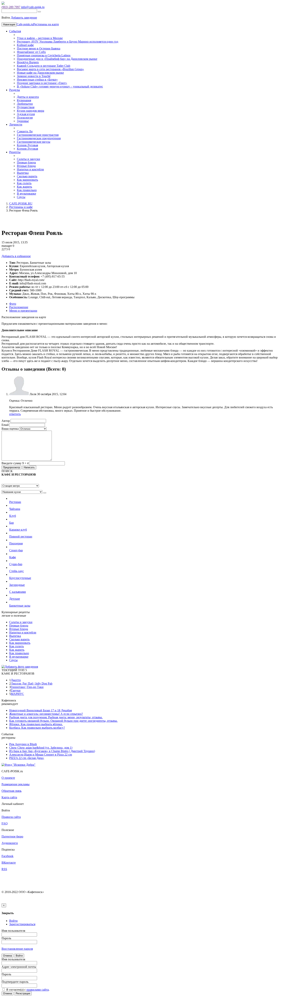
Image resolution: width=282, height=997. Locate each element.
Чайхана (14, 508)
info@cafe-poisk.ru (33, 7)
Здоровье (23, 121)
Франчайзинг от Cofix (31, 52)
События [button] (15, 31)
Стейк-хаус (16, 571)
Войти (19, 955)
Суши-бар (15, 564)
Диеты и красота (28, 96)
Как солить (24, 183)
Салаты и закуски (28, 159)
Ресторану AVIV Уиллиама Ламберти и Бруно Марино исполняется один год (67, 41)
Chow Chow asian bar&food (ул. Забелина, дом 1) (40, 747)
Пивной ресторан (20, 536)
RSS (4, 869)
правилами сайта (37, 989)
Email (5, 424)
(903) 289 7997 (11, 7)
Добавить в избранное (16, 256)
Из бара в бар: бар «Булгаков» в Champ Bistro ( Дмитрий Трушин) (52, 751)
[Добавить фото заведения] (20, 666)
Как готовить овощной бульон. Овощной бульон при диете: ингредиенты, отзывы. (63, 720)
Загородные (17, 584)
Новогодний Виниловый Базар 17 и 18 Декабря (40, 710)
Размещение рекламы (16, 784)
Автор (6, 420)
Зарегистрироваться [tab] (22, 924)
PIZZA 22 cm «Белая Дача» (26, 758)
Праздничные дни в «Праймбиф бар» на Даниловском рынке (57, 58)
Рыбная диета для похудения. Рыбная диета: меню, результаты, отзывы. (56, 717)
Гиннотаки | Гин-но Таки (27, 687)
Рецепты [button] (15, 152)
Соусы (21, 197)
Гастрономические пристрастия (38, 134)
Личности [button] (15, 124)
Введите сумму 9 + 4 (15, 463)
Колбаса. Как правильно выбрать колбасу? (37, 727)
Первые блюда (26, 162)
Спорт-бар (16, 550)
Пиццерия (16, 543)
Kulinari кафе (25, 45)
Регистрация (23, 993)
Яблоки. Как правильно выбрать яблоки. (36, 724)
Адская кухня (26, 114)
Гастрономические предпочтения (39, 138)
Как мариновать (27, 179)
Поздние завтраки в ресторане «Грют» (42, 83)
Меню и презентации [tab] (23, 310)
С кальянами (17, 591)
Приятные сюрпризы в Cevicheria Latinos (43, 55)
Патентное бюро (12, 836)
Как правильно (27, 190)
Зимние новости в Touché (33, 76)
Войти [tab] (13, 920)
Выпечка (23, 172)
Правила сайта (11, 817)
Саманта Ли (25, 131)
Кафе (12, 557)
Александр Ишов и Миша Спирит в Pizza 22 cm (40, 754)
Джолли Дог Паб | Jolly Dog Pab (31, 683)
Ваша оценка (10, 428)
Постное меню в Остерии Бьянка (38, 48)
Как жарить (24, 186)
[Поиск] (39, 11)
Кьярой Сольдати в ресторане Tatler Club (43, 65)
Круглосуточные (20, 578)
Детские (14, 598)
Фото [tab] (12, 303)
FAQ (5, 823)
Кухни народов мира (30, 110)
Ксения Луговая (27, 145)
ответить (15, 414)
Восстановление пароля (17, 948)
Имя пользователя (13, 930)
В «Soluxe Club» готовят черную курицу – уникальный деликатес (60, 86)
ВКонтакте (9, 862)
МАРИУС (17, 694)
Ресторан (15, 502)
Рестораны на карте (46, 24)
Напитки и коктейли (30, 169)
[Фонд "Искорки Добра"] (18, 764)
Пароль (6, 938)
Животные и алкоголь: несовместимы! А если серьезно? (46, 713)
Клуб (12, 515)
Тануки (16, 690)
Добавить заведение (24, 17)
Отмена (7, 955)
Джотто (16, 680)
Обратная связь (11, 790)
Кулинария (24, 100)
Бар (11, 522)
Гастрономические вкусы (33, 141)
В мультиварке (26, 193)
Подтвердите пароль (15, 981)
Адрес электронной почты (19, 966)
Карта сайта (9, 797)
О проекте (8, 777)
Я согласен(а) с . (27, 989)
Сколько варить (27, 176)
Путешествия (25, 107)
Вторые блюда (26, 166)
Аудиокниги (10, 843)
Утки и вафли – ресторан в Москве (40, 38)
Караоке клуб (18, 529)
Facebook (7, 856)
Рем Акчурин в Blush (23, 744)
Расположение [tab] (18, 307)
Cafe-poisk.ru (25, 24)
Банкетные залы (19, 605)
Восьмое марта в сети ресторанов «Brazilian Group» (50, 69)
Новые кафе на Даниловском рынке (40, 72)
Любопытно (25, 103)
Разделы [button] (14, 90)
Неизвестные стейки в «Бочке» (37, 79)
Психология (25, 117)
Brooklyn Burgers (28, 62)
